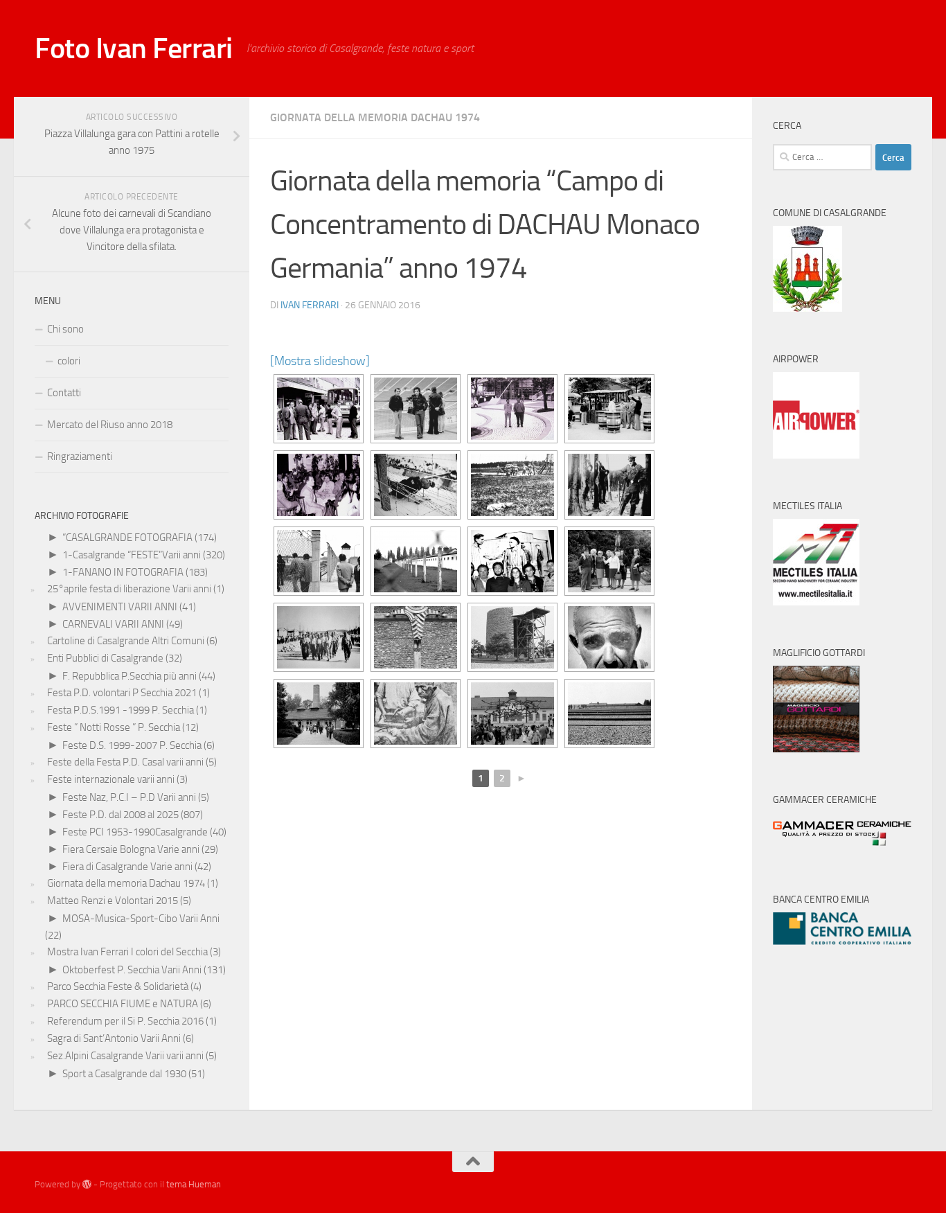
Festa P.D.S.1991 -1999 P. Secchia (120, 710)
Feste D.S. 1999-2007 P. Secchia (132, 745)
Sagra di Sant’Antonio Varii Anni (114, 1038)
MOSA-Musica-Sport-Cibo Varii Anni (141, 918)
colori (68, 361)
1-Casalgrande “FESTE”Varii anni (131, 555)
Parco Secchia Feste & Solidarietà (117, 986)
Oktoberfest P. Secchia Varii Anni (132, 970)
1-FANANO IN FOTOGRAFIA (123, 572)
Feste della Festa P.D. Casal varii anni (125, 762)
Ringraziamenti (79, 456)
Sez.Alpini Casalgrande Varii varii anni (125, 1056)
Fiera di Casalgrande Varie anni (127, 866)
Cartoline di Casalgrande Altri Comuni (125, 641)
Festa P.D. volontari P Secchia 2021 (122, 693)
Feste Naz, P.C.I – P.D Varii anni (129, 797)
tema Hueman (193, 1184)
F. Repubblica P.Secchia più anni (129, 676)
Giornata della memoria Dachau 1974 (375, 117)
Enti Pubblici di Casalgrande (105, 658)
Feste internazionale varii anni (111, 779)
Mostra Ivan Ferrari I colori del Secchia (127, 952)
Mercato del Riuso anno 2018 (109, 424)
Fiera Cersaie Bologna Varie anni (130, 849)
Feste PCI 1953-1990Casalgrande (135, 832)
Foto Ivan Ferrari (134, 48)
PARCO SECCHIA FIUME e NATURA (122, 1004)
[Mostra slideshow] (320, 361)
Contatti (64, 393)
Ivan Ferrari (309, 305)
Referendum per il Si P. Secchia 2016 (125, 1021)
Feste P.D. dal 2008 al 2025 (120, 814)
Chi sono (65, 329)
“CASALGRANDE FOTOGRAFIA (127, 537)
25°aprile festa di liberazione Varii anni (129, 589)
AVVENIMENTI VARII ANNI (119, 607)
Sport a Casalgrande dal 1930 (124, 1074)
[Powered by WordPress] (86, 1184)
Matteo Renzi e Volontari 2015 (112, 900)
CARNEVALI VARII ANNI (113, 624)
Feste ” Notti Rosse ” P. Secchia (113, 727)
